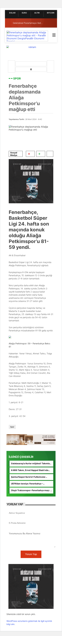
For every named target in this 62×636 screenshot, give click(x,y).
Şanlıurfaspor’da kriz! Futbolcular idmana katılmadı (28, 477)
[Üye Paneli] (53, 23)
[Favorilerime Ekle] (50, 154)
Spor (12, 427)
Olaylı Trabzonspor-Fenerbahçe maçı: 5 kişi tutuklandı (31, 490)
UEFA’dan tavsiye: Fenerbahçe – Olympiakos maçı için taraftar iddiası (29, 483)
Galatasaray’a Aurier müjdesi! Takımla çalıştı (30, 463)
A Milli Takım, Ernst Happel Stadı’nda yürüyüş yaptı (29, 470)
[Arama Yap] (46, 23)
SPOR (17, 78)
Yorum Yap (31, 554)
